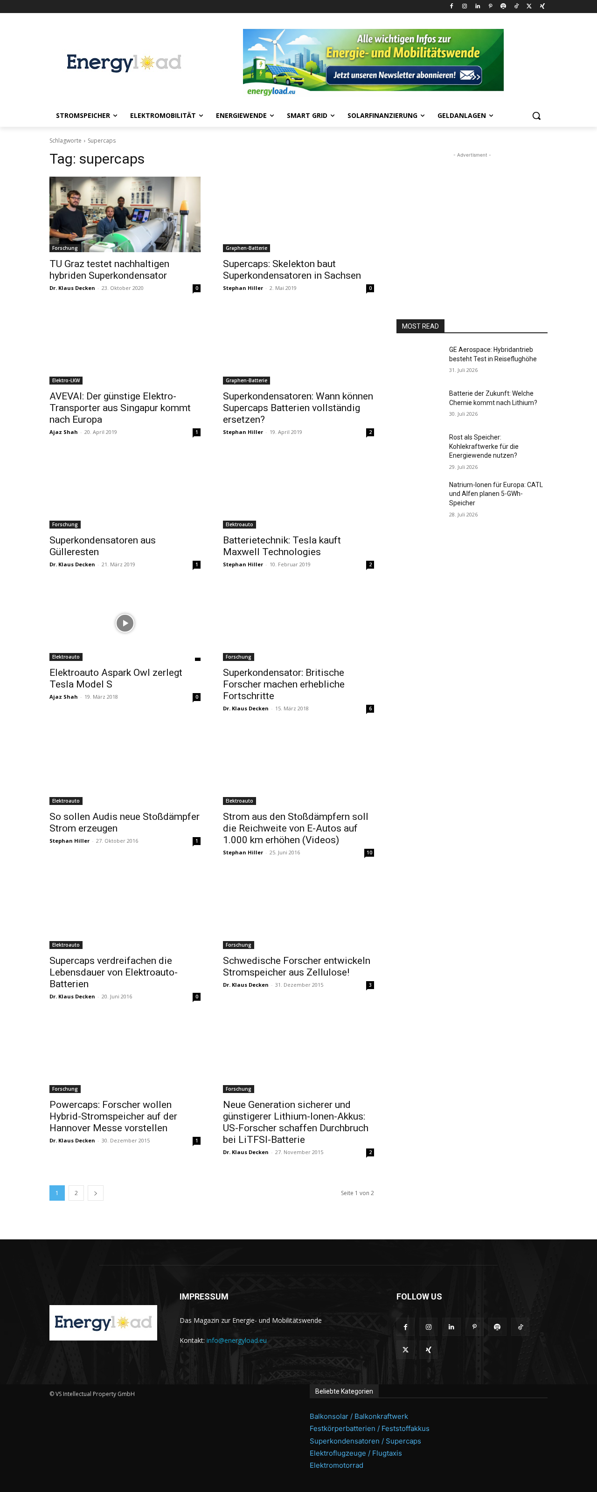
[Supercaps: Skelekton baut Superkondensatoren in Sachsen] (298, 214)
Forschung (65, 248)
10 (369, 852)
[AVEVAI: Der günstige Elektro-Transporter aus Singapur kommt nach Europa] (125, 347)
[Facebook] (451, 6)
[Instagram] (464, 6)
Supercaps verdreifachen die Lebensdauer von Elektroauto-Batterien (113, 972)
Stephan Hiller (243, 287)
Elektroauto (239, 524)
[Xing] (542, 6)
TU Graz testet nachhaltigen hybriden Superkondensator (109, 269)
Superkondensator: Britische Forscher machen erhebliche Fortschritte (284, 684)
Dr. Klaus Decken (72, 287)
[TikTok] (516, 6)
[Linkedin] (477, 6)
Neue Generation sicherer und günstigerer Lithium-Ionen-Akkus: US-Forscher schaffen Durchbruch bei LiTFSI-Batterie (295, 1122)
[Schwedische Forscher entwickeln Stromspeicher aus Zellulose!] (298, 911)
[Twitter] (529, 6)
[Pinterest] (490, 6)
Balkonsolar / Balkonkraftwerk (359, 1416)
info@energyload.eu (237, 1340)
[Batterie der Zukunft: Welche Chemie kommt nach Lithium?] (419, 405)
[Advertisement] (472, 218)
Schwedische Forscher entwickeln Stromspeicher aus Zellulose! (296, 966)
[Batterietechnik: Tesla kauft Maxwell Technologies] (298, 491)
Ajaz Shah (63, 431)
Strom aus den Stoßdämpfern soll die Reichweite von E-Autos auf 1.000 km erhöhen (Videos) (295, 828)
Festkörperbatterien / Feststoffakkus (370, 1428)
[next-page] (96, 1193)
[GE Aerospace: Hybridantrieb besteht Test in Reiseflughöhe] (419, 361)
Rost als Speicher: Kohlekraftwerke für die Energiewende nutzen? (484, 446)
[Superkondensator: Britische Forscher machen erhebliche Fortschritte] (298, 623)
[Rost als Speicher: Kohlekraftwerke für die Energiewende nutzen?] (419, 449)
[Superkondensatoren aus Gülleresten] (125, 491)
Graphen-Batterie (246, 248)
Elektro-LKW (66, 380)
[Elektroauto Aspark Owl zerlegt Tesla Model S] (125, 623)
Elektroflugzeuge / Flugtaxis (356, 1453)
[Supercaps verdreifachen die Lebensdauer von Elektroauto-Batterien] (125, 911)
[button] (536, 115)
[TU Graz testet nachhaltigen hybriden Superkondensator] (125, 214)
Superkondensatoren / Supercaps (365, 1441)
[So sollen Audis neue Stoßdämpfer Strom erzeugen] (125, 767)
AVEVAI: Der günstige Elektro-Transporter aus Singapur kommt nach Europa (120, 408)
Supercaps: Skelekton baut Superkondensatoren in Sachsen (292, 269)
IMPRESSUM (204, 1296)
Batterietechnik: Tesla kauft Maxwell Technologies (282, 546)
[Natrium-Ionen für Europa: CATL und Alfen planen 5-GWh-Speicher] (419, 496)
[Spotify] (503, 6)
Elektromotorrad (336, 1465)
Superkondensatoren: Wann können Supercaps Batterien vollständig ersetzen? (298, 408)
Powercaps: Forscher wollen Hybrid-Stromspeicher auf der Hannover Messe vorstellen (113, 1116)
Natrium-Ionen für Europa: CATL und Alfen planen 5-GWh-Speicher (496, 494)
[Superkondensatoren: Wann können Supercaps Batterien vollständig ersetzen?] (298, 347)
